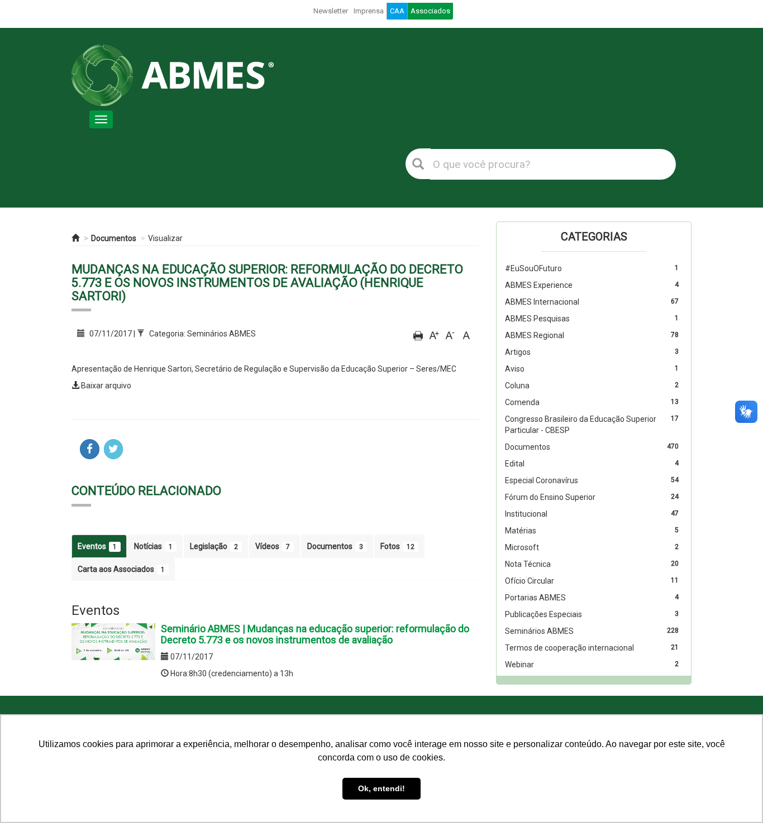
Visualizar (165, 238)
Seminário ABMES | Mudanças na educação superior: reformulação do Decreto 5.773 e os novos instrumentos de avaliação (315, 634)
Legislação (214, 546)
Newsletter (330, 11)
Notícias (153, 546)
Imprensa (369, 11)
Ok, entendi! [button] (381, 788)
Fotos (397, 546)
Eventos (97, 546)
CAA (397, 11)
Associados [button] (430, 11)
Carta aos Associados (121, 569)
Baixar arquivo (106, 385)
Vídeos (272, 546)
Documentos (113, 238)
